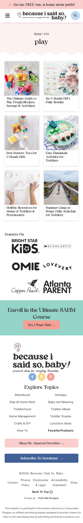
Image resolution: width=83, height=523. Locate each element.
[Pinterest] (51, 377)
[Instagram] (41, 377)
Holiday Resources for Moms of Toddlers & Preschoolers (22, 211)
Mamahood (22, 395)
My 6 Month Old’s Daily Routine (58, 100)
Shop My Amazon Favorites (39, 443)
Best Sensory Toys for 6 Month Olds (22, 154)
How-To (22, 430)
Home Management (22, 416)
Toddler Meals (60, 409)
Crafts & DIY (22, 423)
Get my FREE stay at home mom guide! (44, 5)
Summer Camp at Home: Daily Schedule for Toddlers (61, 211)
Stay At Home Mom (22, 402)
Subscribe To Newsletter (39, 458)
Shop (73, 482)
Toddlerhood (22, 409)
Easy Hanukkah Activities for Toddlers (56, 156)
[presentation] (22, 78)
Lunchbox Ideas (60, 423)
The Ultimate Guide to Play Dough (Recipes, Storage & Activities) (21, 102)
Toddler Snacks (60, 416)
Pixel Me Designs (48, 498)
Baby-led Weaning (60, 402)
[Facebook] (32, 377)
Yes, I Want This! (39, 325)
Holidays (61, 395)
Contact (13, 482)
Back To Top (40, 491)
